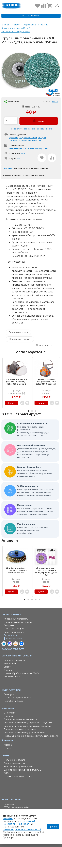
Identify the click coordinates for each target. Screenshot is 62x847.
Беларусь (9, 694)
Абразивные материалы (16, 619)
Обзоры (8, 670)
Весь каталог (10, 635)
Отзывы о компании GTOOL (18, 776)
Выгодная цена (12, 676)
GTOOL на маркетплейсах (17, 697)
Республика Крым (13, 701)
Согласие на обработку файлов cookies (24, 732)
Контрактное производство (18, 766)
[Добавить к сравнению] (52, 157)
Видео (7, 667)
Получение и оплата (14, 760)
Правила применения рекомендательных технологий (31, 736)
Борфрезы (9, 625)
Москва (8, 745)
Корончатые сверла (14, 632)
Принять (53, 826)
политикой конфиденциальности (19, 822)
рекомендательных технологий (22, 829)
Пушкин (8, 748)
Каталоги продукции (14, 660)
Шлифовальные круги (20, 339)
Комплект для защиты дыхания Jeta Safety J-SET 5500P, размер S (16, 381)
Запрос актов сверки (15, 763)
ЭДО (6, 773)
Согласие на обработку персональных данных (28, 722)
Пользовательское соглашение (20, 729)
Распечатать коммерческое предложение (31, 129)
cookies (8, 818)
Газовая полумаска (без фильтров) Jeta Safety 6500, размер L (46, 381)
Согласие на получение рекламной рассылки (27, 726)
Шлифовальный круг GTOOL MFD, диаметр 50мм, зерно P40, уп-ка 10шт (46, 571)
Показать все (43, 345)
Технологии (10, 663)
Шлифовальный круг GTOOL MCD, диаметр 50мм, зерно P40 (16, 570)
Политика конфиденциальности (20, 719)
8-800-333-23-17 (12, 649)
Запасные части (14, 638)
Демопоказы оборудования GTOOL (22, 770)
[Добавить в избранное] (41, 157)
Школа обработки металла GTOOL (22, 673)
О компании (10, 712)
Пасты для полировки (15, 628)
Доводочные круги (18, 332)
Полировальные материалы (18, 622)
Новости (8, 716)
